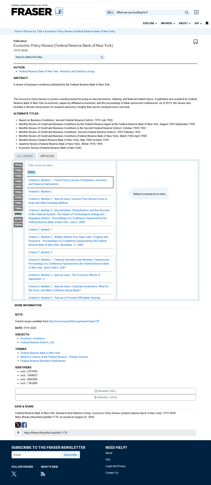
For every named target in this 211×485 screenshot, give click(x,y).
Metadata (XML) (106, 391)
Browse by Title (33, 31)
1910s (18, 165)
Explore (148, 23)
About (183, 23)
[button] (182, 42)
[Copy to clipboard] (18, 433)
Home (17, 31)
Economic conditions (32, 338)
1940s (18, 181)
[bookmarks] (207, 23)
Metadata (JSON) (106, 397)
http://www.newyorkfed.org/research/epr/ (72, 321)
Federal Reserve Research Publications (43, 360)
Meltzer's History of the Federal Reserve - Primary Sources (54, 356)
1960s (18, 192)
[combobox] (149, 12)
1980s (18, 203)
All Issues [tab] (25, 156)
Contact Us (112, 472)
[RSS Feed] (49, 474)
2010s (18, 219)
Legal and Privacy (116, 466)
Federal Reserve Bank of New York (40, 353)
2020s (18, 224)
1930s (18, 175)
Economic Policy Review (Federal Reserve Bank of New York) (80, 31)
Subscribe (70, 454)
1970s (18, 197)
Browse (166, 23)
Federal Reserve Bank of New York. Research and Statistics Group (57, 71)
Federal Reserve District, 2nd (37, 342)
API (197, 23)
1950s (18, 186)
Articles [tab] (47, 156)
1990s (18, 208)
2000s (18, 213)
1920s (18, 170)
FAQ (108, 459)
